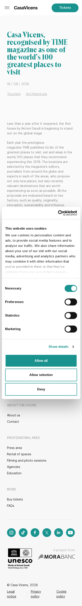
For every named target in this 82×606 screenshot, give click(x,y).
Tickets (65, 7)
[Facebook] (35, 532)
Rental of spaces (19, 454)
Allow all (41, 360)
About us (13, 415)
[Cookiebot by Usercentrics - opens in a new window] (58, 213)
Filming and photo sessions (26, 460)
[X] (46, 532)
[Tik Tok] (23, 532)
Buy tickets (15, 499)
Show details (58, 346)
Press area (14, 448)
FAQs (10, 505)
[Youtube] (70, 532)
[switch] (71, 301)
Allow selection (41, 375)
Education (14, 473)
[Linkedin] (58, 532)
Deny (41, 389)
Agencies (13, 467)
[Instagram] (11, 532)
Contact (13, 421)
